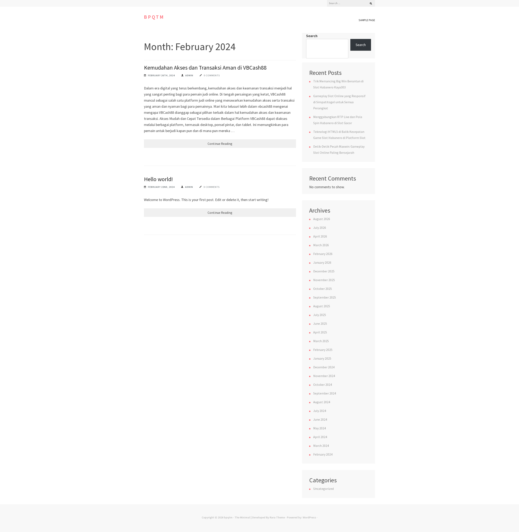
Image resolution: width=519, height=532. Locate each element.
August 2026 (321, 219)
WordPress (309, 517)
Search (311, 35)
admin (189, 75)
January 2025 (322, 358)
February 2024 (322, 454)
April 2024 (320, 437)
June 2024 (320, 419)
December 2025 (324, 271)
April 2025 (320, 332)
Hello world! (158, 179)
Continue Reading (220, 144)
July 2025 (319, 315)
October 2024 (322, 385)
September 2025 (324, 297)
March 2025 (321, 341)
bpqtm (154, 17)
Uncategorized (323, 489)
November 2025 (324, 280)
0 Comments (212, 75)
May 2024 (319, 428)
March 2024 (321, 446)
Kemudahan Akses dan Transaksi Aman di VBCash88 (205, 67)
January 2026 (322, 262)
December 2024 (324, 367)
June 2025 (320, 323)
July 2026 (319, 228)
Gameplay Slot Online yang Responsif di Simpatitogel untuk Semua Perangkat (339, 102)
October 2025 (322, 289)
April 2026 (320, 236)
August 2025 (321, 306)
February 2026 (322, 254)
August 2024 (321, 402)
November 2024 (324, 376)
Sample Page (367, 20)
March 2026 (321, 245)
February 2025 (322, 350)
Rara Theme (277, 517)
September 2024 (324, 393)
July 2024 (319, 411)
